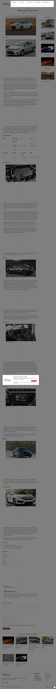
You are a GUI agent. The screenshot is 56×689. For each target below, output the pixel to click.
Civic (19, 533)
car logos (9, 679)
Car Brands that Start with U (47, 81)
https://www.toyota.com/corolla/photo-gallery (12, 546)
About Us (46, 673)
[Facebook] (2, 682)
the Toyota (19, 83)
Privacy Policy (47, 678)
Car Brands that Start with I (47, 29)
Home (26, 8)
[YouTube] (7, 682)
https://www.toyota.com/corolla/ (9, 545)
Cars (29, 8)
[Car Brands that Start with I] (47, 24)
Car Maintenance (45, 2)
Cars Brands (36, 673)
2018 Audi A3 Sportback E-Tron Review (9, 587)
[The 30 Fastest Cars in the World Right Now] (47, 48)
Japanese (26, 94)
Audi (6, 287)
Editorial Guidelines (48, 675)
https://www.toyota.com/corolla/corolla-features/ (13, 548)
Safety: (4, 562)
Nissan (4, 530)
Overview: (5, 553)
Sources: (4, 564)
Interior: (4, 559)
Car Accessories (36, 2)
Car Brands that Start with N (47, 42)
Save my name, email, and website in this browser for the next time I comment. (19, 625)
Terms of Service (48, 676)
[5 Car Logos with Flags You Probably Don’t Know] (47, 61)
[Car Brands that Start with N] (47, 36)
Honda (27, 532)
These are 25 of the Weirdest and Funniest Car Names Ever (34, 647)
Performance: (5, 556)
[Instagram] (5, 682)
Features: (5, 560)
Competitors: (5, 563)
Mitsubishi (18, 530)
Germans (8, 95)
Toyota (32, 81)
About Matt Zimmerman (12, 591)
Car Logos (21, 2)
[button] (12, 5)
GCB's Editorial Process (16, 597)
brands (5, 679)
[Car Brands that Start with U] (47, 75)
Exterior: (4, 557)
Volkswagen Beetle (23, 81)
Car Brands (14, 2)
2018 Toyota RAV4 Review (7, 586)
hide (8, 551)
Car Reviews (29, 2)
